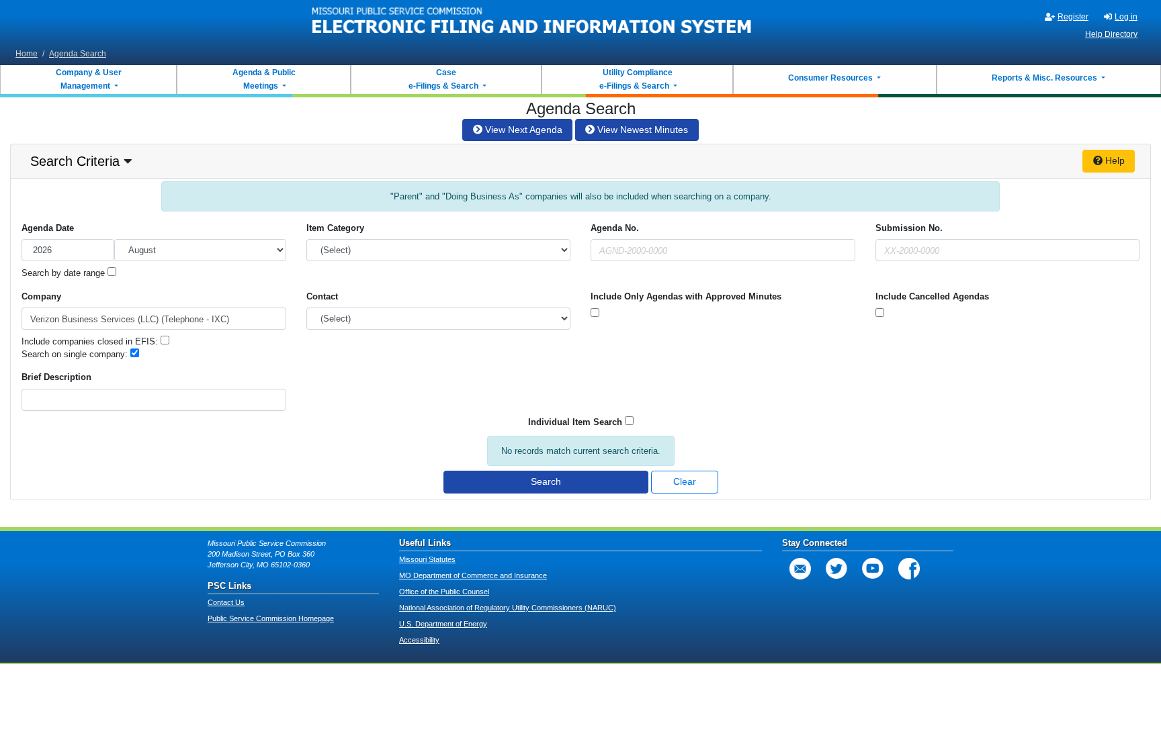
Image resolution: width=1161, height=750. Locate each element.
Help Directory (1111, 34)
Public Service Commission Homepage (271, 618)
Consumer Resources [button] (831, 78)
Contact (322, 296)
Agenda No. (615, 228)
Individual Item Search (575, 422)
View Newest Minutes (641, 129)
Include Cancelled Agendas (932, 296)
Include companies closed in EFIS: (91, 341)
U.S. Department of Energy (443, 624)
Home (26, 53)
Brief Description (56, 377)
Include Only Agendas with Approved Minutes (686, 296)
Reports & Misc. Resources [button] (1045, 78)
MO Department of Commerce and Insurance (473, 575)
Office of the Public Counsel (444, 592)
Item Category (335, 228)
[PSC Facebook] (909, 568)
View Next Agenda (522, 129)
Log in (1126, 16)
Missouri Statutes (427, 559)
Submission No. (909, 228)
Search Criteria (75, 161)
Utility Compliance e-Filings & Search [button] (635, 79)
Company (41, 296)
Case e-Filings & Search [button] (443, 79)
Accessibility (419, 640)
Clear (684, 481)
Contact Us (226, 602)
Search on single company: (76, 354)
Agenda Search (77, 53)
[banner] (532, 22)
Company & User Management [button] (89, 79)
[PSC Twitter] (836, 568)
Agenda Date (48, 228)
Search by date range (65, 273)
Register (1073, 16)
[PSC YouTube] (873, 568)
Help (1114, 160)
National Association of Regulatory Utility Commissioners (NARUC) (507, 608)
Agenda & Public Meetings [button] (264, 79)
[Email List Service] (800, 568)
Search (546, 481)
